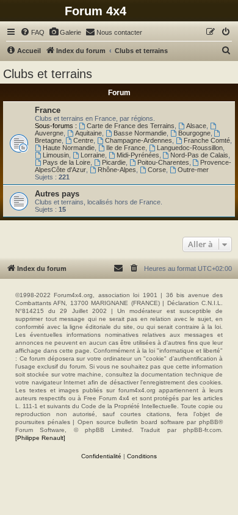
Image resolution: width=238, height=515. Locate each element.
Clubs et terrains (47, 74)
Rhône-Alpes (117, 169)
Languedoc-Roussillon (190, 147)
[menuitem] (32, 32)
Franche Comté (207, 140)
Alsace (196, 125)
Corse (157, 169)
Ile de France (125, 147)
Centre (83, 140)
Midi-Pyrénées (138, 155)
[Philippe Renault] (40, 437)
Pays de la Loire (66, 162)
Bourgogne (194, 133)
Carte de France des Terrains (131, 125)
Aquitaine (88, 133)
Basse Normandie (140, 133)
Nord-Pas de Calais (199, 155)
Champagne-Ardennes (138, 140)
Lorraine (93, 155)
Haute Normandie (69, 147)
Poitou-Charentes (163, 162)
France (47, 110)
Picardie (114, 162)
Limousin (56, 155)
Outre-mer (193, 169)
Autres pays (57, 193)
